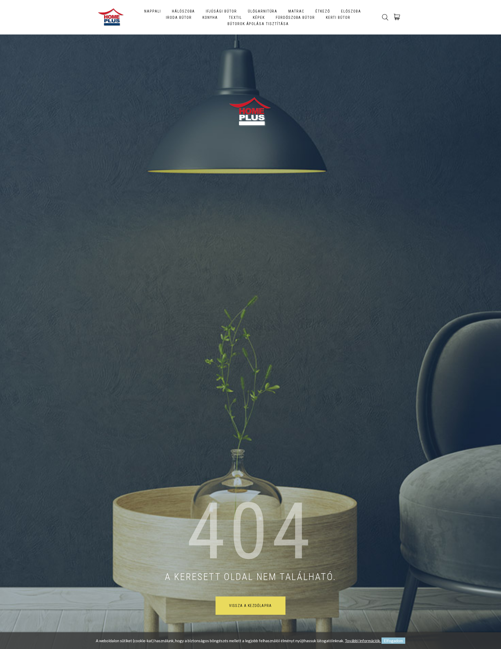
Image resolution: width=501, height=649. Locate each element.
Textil (235, 17)
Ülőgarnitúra (263, 11)
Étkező (322, 11)
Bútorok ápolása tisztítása (258, 24)
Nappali (152, 11)
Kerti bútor (338, 17)
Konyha (210, 17)
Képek (259, 17)
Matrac (296, 11)
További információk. (363, 640)
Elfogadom (393, 640)
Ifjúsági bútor (221, 11)
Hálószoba (183, 11)
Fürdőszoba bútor (295, 17)
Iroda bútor (179, 17)
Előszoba (351, 11)
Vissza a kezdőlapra (250, 606)
